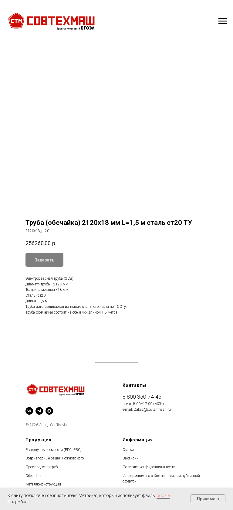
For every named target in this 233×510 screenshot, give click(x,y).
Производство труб (41, 467)
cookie (163, 495)
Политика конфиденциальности (149, 467)
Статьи (128, 450)
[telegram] (39, 411)
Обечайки (33, 476)
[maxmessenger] (49, 411)
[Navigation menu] (222, 21)
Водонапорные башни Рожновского (54, 458)
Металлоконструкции (43, 484)
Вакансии (131, 458)
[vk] (29, 411)
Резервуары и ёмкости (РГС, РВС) (53, 450)
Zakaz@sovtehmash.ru (152, 409)
